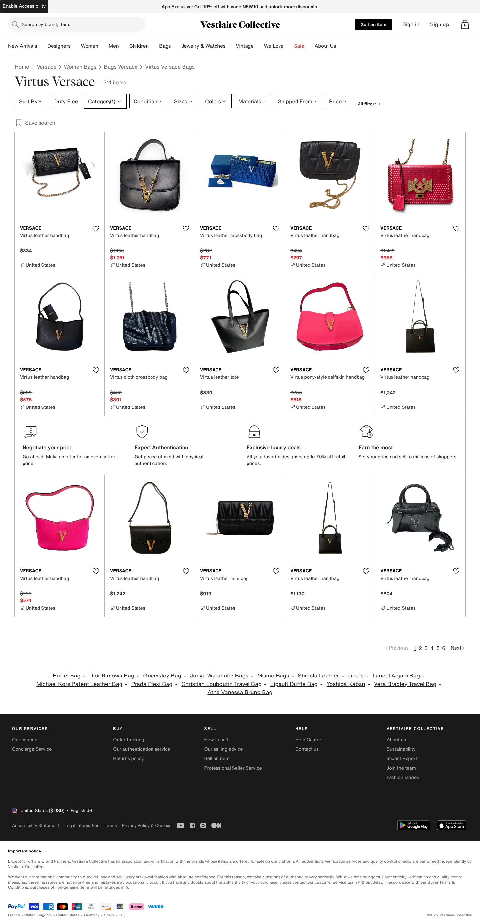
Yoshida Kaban (346, 684)
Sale (299, 46)
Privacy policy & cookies (146, 825)
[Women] (103, 46)
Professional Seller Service (233, 768)
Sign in (411, 24)
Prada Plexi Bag (152, 684)
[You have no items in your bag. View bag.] (465, 24)
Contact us (307, 749)
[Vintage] (259, 46)
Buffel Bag (66, 676)
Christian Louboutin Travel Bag (221, 684)
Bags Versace (120, 67)
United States (68, 915)
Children (139, 46)
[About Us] (341, 46)
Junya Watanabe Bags (219, 676)
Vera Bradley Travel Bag (405, 684)
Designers (59, 46)
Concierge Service (32, 749)
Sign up (439, 24)
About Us (325, 46)
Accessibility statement (35, 825)
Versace (46, 67)
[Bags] (176, 46)
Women (89, 46)
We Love (274, 46)
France (14, 915)
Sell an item (373, 24)
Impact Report (402, 758)
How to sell (216, 739)
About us (396, 739)
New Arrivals (22, 46)
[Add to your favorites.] (96, 228)
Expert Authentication (161, 447)
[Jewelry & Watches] (230, 46)
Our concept (25, 739)
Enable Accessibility (24, 6)
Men (114, 46)
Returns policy (128, 758)
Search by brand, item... (47, 24)
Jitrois (356, 676)
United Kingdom (38, 915)
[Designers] (75, 46)
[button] (465, 24)
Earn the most (376, 447)
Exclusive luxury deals (274, 447)
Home (22, 67)
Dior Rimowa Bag (112, 676)
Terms (110, 825)
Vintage (244, 46)
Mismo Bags (273, 676)
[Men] (124, 46)
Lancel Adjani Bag (396, 676)
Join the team (401, 768)
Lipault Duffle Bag (294, 684)
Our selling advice (223, 749)
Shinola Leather (318, 676)
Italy (122, 915)
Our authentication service (141, 749)
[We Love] (289, 46)
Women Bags (80, 67)
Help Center (308, 739)
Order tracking (128, 739)
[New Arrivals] (42, 46)
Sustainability (401, 749)
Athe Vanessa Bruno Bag (239, 692)
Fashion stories (403, 777)
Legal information (81, 825)
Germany (92, 915)
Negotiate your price (47, 447)
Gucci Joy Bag (162, 676)
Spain (109, 915)
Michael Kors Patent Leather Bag (79, 684)
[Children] (153, 46)
